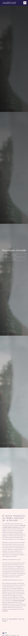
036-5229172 (5, 611)
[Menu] (24, 2)
